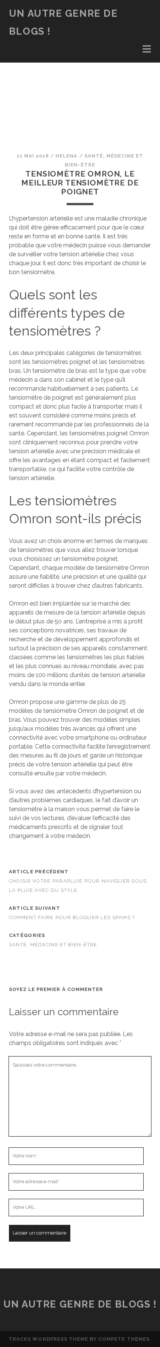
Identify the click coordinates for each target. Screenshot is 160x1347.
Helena (66, 156)
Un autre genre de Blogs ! (80, 1304)
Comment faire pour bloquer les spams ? (72, 917)
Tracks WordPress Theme (48, 1339)
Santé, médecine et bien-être (53, 944)
